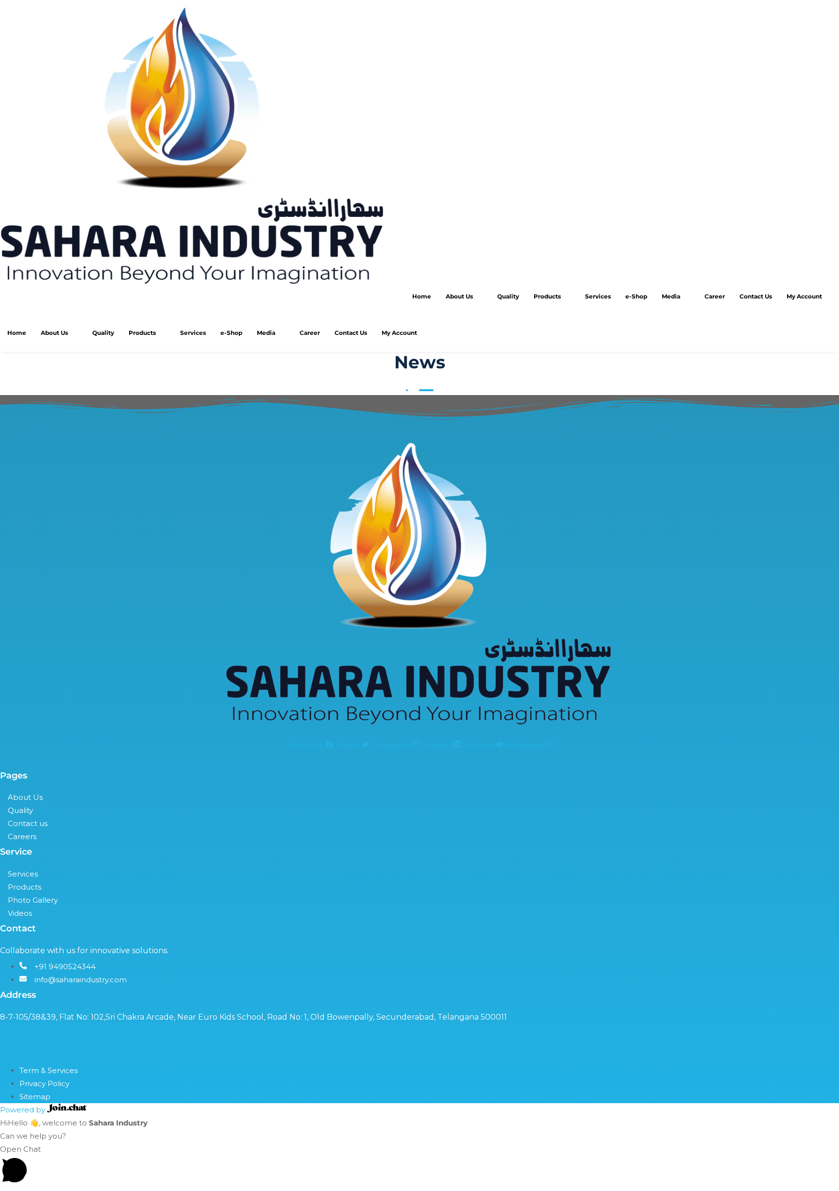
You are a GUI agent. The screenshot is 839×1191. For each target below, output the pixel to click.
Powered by (23, 1109)
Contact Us (755, 296)
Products (547, 296)
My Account (804, 296)
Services (598, 296)
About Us (459, 296)
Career (715, 296)
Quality (508, 296)
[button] (419, 1165)
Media (671, 296)
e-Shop (636, 296)
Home (421, 296)
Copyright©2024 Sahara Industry (64, 1049)
